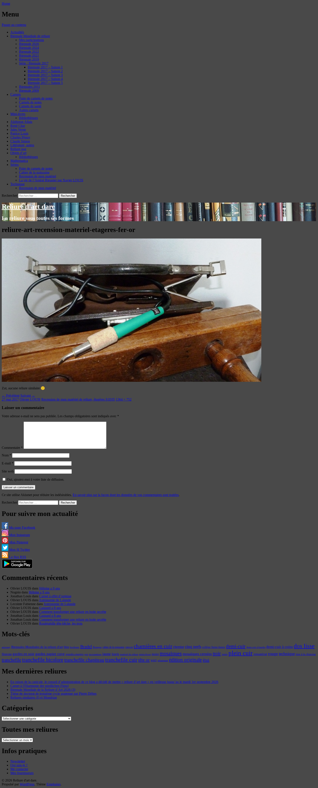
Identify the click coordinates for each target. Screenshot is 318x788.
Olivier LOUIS (30, 399)
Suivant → (27, 395)
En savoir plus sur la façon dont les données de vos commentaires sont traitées (126, 495)
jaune (106, 654)
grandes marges (75, 654)
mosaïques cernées (197, 654)
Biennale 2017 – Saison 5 (45, 83)
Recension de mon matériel (37, 176)
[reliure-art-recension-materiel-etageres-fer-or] (131, 380)
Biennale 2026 (29, 44)
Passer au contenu (14, 25)
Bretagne (97, 647)
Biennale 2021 (29, 55)
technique (287, 653)
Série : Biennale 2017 (33, 63)
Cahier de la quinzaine (34, 172)
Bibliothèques (28, 118)
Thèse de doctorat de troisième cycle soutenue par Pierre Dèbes (53, 693)
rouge (273, 653)
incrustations (95, 654)
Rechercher (9, 195)
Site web (8, 471)
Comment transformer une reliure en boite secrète (72, 612)
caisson (129, 647)
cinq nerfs (193, 646)
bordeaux (74, 647)
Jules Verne (18, 129)
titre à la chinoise (306, 654)
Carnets (15, 94)
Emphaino (54, 784)
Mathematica (19, 161)
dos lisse (304, 646)
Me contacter (19, 769)
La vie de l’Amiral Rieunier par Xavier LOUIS (51, 180)
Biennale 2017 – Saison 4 (45, 79)
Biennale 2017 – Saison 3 (45, 75)
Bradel (86, 646)
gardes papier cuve (50, 654)
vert (154, 660)
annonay (6, 647)
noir (217, 653)
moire (155, 654)
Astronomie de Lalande (55, 600)
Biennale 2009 (29, 90)
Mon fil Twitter (19, 549)
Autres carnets (29, 110)
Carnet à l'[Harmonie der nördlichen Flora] (39, 686)
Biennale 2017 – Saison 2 (45, 71)
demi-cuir (236, 646)
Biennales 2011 (29, 87)
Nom (6, 455)
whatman (162, 660)
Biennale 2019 (29, 59)
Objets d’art (18, 153)
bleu (66, 647)
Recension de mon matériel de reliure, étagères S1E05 (78, 399)
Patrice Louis (19, 133)
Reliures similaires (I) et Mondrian (33, 697)
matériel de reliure (129, 654)
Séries (14, 164)
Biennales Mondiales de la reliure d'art (37, 647)
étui (206, 659)
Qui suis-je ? (18, 765)
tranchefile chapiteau (84, 659)
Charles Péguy (20, 137)
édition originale (185, 659)
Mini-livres (17, 114)
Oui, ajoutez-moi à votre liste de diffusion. (35, 479)
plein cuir (240, 652)
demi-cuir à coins (279, 647)
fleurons (7, 654)
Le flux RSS (17, 557)
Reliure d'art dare (28, 206)
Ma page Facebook (21, 527)
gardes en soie (23, 654)
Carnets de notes (30, 102)
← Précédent (10, 395)
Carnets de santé (30, 106)
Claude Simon (20, 141)
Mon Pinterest (18, 542)
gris (86, 654)
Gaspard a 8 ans (50, 608)
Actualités (17, 32)
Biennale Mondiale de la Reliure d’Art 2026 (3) (42, 689)
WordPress (27, 784)
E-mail (7, 463)
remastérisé (260, 654)
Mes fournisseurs (22, 773)
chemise (178, 647)
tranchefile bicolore (42, 659)
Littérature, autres (22, 145)
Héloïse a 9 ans (49, 588)
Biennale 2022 (29, 51)
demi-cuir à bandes (255, 647)
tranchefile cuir (121, 659)
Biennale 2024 (29, 48)
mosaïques (171, 653)
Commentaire (12, 448)
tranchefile (11, 659)
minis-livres (145, 654)
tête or (144, 659)
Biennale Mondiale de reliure (30, 36)
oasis (225, 654)
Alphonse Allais (21, 122)
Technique (17, 184)
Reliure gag (18, 149)
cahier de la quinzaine (113, 647)
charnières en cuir (153, 646)
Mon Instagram (19, 535)
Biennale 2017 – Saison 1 (45, 67)
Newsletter (17, 761)
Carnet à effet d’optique (55, 596)
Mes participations (31, 40)
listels (115, 654)
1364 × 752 (124, 399)
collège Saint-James (213, 647)
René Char (17, 125)
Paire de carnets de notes (36, 98)
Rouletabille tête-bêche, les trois (60, 623)
